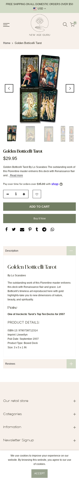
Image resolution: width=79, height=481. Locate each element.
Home (6, 43)
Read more (16, 175)
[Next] (70, 88)
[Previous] (9, 88)
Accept (39, 473)
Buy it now (39, 218)
